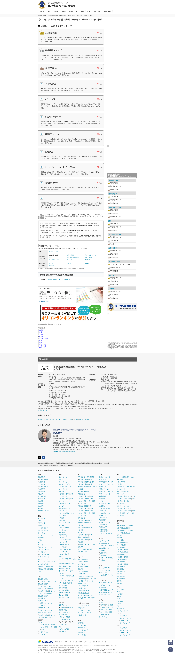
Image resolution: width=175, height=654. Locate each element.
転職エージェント (104, 494)
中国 (133, 498)
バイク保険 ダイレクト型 (125, 530)
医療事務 (85, 571)
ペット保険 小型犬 (122, 542)
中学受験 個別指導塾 (84, 523)
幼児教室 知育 (82, 551)
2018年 (75, 419)
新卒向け (103, 560)
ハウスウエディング (105, 582)
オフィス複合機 (64, 590)
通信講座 (80, 569)
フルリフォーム (44, 608)
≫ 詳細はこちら (43, 410)
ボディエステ (103, 572)
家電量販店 (81, 623)
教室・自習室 (88, 257)
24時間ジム (81, 608)
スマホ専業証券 (43, 528)
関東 (111, 605)
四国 (119, 501)
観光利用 (63, 631)
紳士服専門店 (82, 627)
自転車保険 (41, 491)
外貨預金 (41, 537)
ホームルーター (122, 489)
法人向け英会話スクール (85, 595)
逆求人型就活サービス (106, 482)
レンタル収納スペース (67, 513)
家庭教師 (80, 547)
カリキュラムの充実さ (73, 257)
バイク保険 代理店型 (123, 533)
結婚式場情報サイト (105, 592)
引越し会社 (62, 520)
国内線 (62, 617)
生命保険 (41, 501)
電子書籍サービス (64, 568)
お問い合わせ (87, 642)
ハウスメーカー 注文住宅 (45, 617)
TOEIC (81, 576)
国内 (61, 624)
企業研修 (102, 550)
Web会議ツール (104, 548)
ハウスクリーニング (65, 486)
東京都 (87, 263)
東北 (40, 332)
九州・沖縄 (42, 347)
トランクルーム (64, 511)
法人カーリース (104, 541)
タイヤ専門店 (82, 635)
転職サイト (102, 486)
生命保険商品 (121, 554)
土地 (54, 581)
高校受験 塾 (81, 494)
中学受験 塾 (81, 518)
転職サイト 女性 (104, 489)
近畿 (40, 343)
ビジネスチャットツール (107, 546)
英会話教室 (81, 564)
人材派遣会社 (103, 530)
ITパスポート (89, 581)
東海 (40, 340)
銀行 (40, 525)
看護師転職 (102, 496)
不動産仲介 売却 (43, 579)
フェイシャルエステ (105, 570)
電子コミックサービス (66, 571)
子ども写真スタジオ (65, 566)
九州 (54, 591)
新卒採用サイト (104, 519)
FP (80, 571)
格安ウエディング (104, 585)
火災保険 (41, 494)
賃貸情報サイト (43, 598)
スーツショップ (83, 630)
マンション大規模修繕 (45, 593)
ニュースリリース (66, 642)
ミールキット (63, 496)
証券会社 (42, 523)
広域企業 (121, 503)
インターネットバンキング (46, 535)
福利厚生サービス (64, 592)
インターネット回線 (123, 506)
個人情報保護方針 (77, 642)
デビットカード (43, 559)
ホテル (61, 627)
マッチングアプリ (104, 595)
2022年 (52, 419)
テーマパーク (103, 617)
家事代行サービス (64, 484)
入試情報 (87, 260)
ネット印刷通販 (104, 543)
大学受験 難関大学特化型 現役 (87, 486)
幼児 (80, 562)
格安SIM (120, 479)
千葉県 (69, 263)
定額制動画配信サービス (66, 564)
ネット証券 (41, 518)
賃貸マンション (43, 600)
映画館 (101, 602)
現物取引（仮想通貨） (46, 566)
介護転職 (102, 498)
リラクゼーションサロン (85, 610)
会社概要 (57, 642)
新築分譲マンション (44, 613)
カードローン (42, 545)
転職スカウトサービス (106, 491)
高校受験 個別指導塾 (84, 506)
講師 (50, 257)
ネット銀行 (41, 533)
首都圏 (41, 336)
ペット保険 (41, 498)
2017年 (81, 419)
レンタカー (62, 525)
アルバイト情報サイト (106, 484)
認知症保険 (120, 569)
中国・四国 (42, 345)
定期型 (126, 549)
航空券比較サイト (64, 610)
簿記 (84, 574)
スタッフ (69, 260)
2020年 (63, 419)
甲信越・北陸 (43, 338)
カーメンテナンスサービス (67, 559)
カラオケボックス (104, 614)
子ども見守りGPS (64, 597)
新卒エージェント (104, 523)
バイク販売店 (63, 547)
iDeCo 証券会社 (43, 530)
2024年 (40, 419)
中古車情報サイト (64, 535)
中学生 (87, 544)
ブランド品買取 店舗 (65, 583)
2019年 (69, 419)
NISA (39, 521)
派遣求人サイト (104, 511)
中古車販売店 (63, 537)
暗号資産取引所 (43, 564)
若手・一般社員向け (106, 558)
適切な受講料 (70, 255)
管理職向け (104, 555)
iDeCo (119, 599)
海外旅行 (70, 607)
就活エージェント (104, 477)
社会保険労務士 (90, 576)
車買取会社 (62, 532)
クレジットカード (43, 549)
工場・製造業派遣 (104, 508)
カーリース (62, 530)
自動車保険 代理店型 (123, 528)
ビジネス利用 (64, 629)
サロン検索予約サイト (106, 575)
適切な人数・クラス (90, 255)
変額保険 (119, 581)
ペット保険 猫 (121, 545)
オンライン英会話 (83, 566)
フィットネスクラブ (84, 605)
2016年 (87, 419)
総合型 (62, 573)
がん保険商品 (121, 562)
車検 (60, 556)
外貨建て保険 (121, 571)
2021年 (57, 419)
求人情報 (107, 642)
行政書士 (82, 578)
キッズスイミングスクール (86, 613)
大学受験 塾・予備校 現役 (86, 477)
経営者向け (104, 553)
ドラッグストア (83, 625)
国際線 (68, 617)
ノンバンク (48, 547)
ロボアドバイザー (43, 571)
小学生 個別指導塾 (84, 537)
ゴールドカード (44, 557)
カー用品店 (81, 632)
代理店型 (42, 482)
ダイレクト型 (43, 479)
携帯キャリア (122, 484)
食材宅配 (61, 491)
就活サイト (102, 479)
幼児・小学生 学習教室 (85, 549)
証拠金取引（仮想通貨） (47, 569)
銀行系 (41, 547)
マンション (42, 581)
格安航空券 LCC (64, 615)
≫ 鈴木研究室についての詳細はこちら (65, 451)
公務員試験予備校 (83, 593)
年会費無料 (42, 552)
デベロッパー (43, 634)
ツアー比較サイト (64, 619)
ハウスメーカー (44, 632)
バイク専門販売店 (65, 549)
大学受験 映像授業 (84, 491)
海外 (65, 624)
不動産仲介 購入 (43, 584)
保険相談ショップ (43, 511)
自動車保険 (41, 477)
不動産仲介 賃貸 (43, 596)
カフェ (61, 561)
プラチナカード (125, 623)
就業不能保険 (121, 566)
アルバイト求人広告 (105, 533)
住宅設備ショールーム (45, 603)
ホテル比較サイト (64, 612)
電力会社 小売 (63, 595)
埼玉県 (51, 263)
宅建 (80, 574)
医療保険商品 (121, 547)
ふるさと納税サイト (65, 508)
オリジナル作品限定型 (67, 576)
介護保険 (119, 574)
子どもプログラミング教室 (86, 598)
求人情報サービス (104, 513)
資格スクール (82, 583)
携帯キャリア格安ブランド (126, 486)
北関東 (41, 334)
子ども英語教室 (83, 559)
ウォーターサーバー (65, 477)
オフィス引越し (64, 585)
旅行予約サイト (64, 605)
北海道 (41, 330)
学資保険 (41, 508)
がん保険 (41, 506)
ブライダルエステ (104, 568)
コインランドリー (64, 489)
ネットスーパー (64, 501)
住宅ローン (41, 540)
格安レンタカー (64, 527)
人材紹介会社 (103, 526)
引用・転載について (98, 642)
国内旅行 (63, 607)
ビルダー (42, 622)
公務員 (81, 581)
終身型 (120, 549)
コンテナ (63, 515)
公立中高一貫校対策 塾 (85, 527)
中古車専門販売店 (65, 539)
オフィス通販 (63, 588)
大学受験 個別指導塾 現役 (86, 482)
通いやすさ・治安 (54, 260)
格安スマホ (121, 482)
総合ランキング (53, 251)
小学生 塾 (81, 532)
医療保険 (41, 503)
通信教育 (80, 542)
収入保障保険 (122, 559)
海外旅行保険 (42, 496)
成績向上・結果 (113, 180)
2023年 (46, 419)
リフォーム (41, 605)
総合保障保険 (121, 576)
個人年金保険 (121, 578)
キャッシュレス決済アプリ (46, 562)
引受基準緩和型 (123, 552)
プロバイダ (120, 494)
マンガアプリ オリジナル (67, 580)
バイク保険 (41, 484)
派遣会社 (102, 506)
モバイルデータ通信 (123, 491)
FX (39, 542)
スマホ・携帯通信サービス (125, 477)
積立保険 (119, 583)
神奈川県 (51, 265)
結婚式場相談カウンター (107, 590)
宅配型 (62, 518)
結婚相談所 (102, 587)
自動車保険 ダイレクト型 (125, 525)
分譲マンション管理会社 (45, 588)
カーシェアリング (64, 523)
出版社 (62, 578)
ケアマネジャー (91, 578)
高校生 (81, 544)
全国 (110, 612)
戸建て (50, 581)
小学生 (93, 544)
